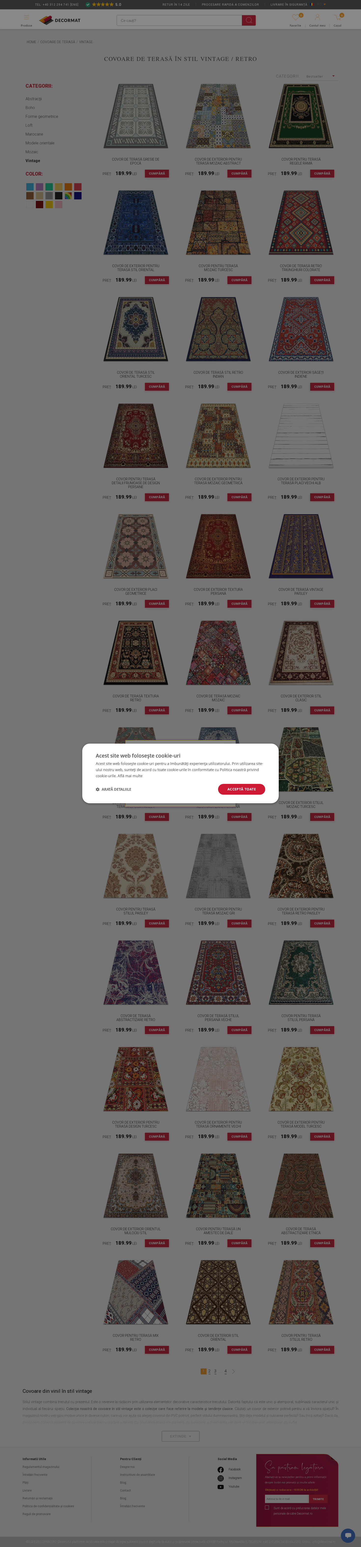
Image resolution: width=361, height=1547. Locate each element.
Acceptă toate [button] (241, 789)
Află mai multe (130, 775)
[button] (113, 789)
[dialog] (180, 773)
